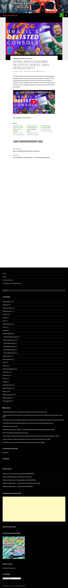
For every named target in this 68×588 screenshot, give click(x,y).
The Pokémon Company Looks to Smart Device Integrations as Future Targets (24, 442)
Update (5, 330)
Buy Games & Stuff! (8, 280)
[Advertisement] (34, 509)
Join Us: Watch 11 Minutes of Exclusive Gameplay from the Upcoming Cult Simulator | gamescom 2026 (31, 436)
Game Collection (7, 359)
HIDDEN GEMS (7, 333)
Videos (5, 276)
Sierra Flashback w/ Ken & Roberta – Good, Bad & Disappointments (31, 156)
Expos (4, 273)
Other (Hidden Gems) (9, 353)
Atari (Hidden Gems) (9, 349)
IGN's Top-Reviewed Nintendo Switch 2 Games (15, 433)
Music (4, 378)
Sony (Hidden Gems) (9, 343)
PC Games (5, 372)
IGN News (7, 408)
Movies (5, 317)
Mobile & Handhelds (8, 369)
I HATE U (5, 365)
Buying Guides (7, 301)
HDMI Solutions (7, 311)
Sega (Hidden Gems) (9, 346)
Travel (4, 327)
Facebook (6, 458)
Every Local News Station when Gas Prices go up (26, 150)
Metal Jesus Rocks (30, 71)
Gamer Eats (6, 375)
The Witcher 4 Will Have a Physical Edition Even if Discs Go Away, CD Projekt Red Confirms (28, 423)
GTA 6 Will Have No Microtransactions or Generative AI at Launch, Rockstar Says (25, 412)
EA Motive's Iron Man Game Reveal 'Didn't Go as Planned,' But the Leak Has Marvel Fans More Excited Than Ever (33, 420)
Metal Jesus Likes (27, 58)
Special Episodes (7, 385)
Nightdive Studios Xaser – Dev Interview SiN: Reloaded (18, 486)
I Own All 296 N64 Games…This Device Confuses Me (17, 477)
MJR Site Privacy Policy (9, 568)
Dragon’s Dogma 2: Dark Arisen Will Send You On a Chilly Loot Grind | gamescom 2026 (26, 439)
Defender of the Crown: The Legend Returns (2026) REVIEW (19, 480)
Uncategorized (7, 401)
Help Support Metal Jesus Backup (12, 283)
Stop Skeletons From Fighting (22, 117)
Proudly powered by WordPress (17, 585)
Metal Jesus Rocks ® (10, 15)
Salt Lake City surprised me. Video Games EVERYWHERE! (18, 473)
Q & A (4, 362)
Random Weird (7, 398)
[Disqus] (34, 189)
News (4, 321)
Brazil (16, 141)
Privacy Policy (6, 585)
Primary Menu (66, 15)
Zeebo (40, 141)
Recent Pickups (7, 388)
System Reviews (17, 58)
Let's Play (5, 314)
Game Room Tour (7, 308)
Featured (5, 305)
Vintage (5, 381)
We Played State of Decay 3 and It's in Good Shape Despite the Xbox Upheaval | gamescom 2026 (29, 429)
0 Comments (41, 71)
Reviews (5, 391)
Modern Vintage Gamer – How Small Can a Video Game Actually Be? (21, 483)
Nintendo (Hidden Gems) (10, 337)
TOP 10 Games (7, 356)
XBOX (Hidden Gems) (9, 340)
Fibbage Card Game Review (10, 426)
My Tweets (5, 452)
